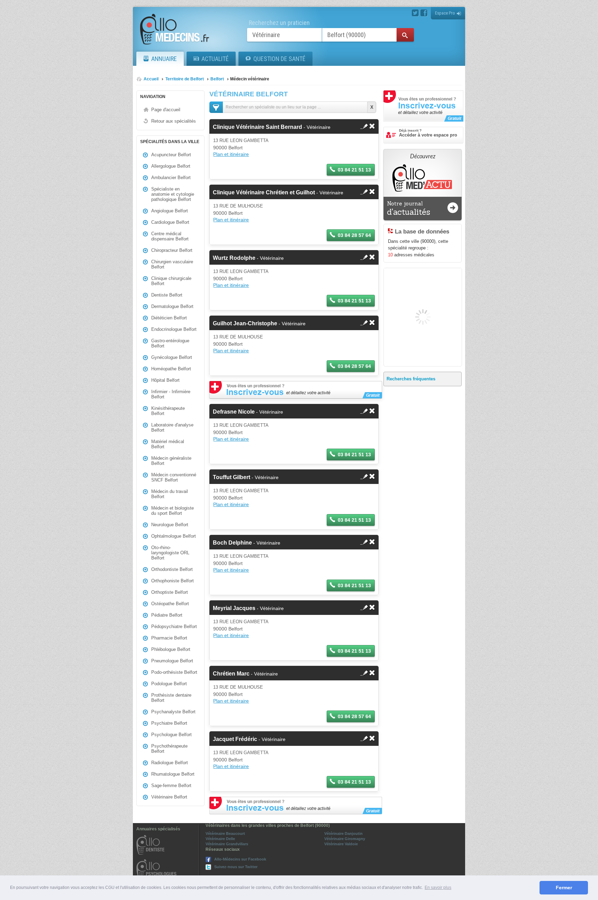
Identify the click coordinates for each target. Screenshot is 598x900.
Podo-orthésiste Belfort (174, 672)
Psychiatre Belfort (169, 723)
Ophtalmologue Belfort (173, 536)
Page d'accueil (165, 109)
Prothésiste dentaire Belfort (171, 697)
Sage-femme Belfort (171, 785)
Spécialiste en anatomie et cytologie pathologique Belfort (172, 194)
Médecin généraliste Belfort (171, 461)
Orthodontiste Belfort (172, 569)
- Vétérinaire (271, 127)
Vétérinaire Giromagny (344, 839)
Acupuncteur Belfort (171, 154)
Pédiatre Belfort (166, 615)
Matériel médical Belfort (167, 444)
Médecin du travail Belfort (169, 494)
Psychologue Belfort (171, 734)
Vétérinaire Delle (220, 839)
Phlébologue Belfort (170, 649)
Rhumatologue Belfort (172, 774)
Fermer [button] (564, 887)
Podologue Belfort (169, 683)
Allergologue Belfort (170, 166)
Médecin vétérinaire (249, 79)
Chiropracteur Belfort (171, 250)
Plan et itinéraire (231, 154)
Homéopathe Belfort (171, 368)
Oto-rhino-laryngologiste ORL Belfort (170, 553)
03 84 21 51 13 (354, 170)
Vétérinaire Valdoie (341, 844)
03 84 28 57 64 (354, 235)
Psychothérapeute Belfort (169, 748)
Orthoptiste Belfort (169, 592)
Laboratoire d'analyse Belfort (172, 427)
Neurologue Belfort (169, 524)
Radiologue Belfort (169, 762)
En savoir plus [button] (438, 887)
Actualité (215, 58)
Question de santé (279, 58)
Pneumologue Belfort (172, 660)
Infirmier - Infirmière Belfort (170, 394)
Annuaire (164, 58)
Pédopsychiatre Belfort (174, 626)
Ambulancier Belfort (171, 177)
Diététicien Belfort (169, 317)
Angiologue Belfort (169, 210)
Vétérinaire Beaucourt (225, 833)
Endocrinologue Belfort (174, 329)
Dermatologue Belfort (172, 306)
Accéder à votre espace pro (428, 133)
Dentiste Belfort (166, 295)
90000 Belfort (228, 147)
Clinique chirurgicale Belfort (171, 281)
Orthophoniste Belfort (172, 580)
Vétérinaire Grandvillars (227, 844)
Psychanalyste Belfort (173, 711)
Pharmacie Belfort (169, 638)
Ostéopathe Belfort (170, 603)
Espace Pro (445, 13)
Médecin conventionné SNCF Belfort (173, 477)
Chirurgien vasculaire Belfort (172, 264)
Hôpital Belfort (165, 380)
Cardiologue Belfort (170, 222)
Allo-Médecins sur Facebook (240, 859)
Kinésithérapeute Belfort (168, 411)
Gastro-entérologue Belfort (170, 343)
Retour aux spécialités (173, 121)
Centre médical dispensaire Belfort (170, 236)
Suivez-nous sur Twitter (235, 867)
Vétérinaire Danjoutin (343, 833)
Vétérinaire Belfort (169, 797)
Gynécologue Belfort (171, 357)
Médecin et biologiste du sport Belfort (172, 510)
